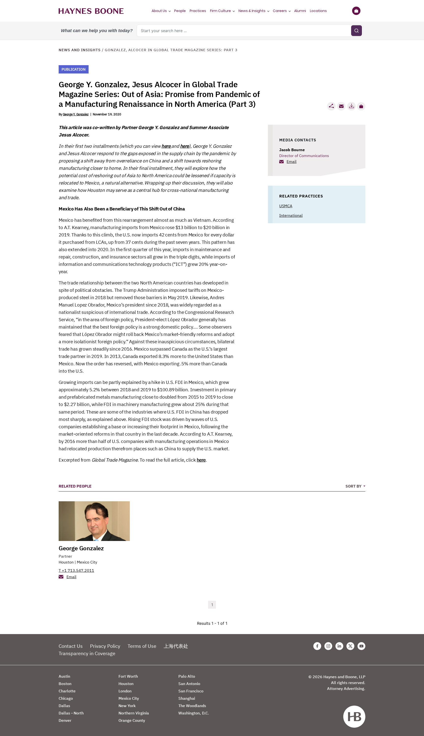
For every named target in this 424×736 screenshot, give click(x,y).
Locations (318, 10)
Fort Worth (128, 676)
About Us (159, 10)
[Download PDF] (351, 106)
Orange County (132, 720)
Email (291, 161)
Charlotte (67, 690)
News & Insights (251, 10)
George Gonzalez (81, 548)
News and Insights (80, 50)
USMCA (285, 205)
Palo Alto (186, 676)
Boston (65, 683)
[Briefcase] (356, 11)
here (166, 146)
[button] (361, 106)
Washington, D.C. (193, 713)
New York (127, 705)
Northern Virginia (134, 713)
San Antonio (189, 683)
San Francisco (190, 690)
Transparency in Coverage (87, 653)
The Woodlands (192, 705)
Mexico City (87, 562)
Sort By (353, 486)
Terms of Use (142, 646)
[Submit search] (356, 30)
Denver (65, 720)
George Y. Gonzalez (76, 114)
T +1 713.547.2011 (76, 570)
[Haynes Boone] (91, 11)
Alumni (300, 10)
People (180, 10)
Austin (64, 676)
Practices (198, 10)
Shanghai (186, 698)
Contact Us (71, 646)
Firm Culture (220, 10)
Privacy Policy (105, 646)
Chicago (66, 698)
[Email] (341, 106)
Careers (280, 10)
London (125, 690)
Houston (66, 562)
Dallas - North (71, 713)
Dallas (64, 705)
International (291, 215)
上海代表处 (176, 646)
